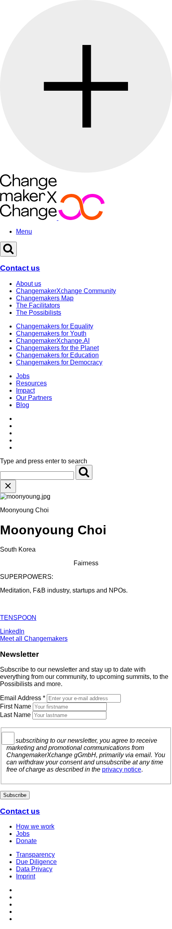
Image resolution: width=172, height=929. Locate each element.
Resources (31, 383)
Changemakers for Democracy (59, 362)
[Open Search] (8, 249)
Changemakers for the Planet (57, 347)
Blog (22, 404)
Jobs (23, 376)
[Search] (84, 472)
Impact (25, 390)
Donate (26, 840)
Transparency (35, 854)
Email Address (22, 698)
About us (28, 283)
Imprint (25, 876)
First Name (15, 706)
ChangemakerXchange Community (66, 290)
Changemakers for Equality (54, 326)
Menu (24, 231)
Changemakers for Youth (51, 333)
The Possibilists (38, 312)
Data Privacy (34, 869)
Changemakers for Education (57, 355)
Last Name (15, 714)
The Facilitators (38, 305)
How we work (35, 826)
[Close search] (8, 486)
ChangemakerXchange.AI (53, 340)
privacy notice (121, 769)
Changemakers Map (45, 298)
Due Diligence (36, 861)
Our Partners (34, 397)
